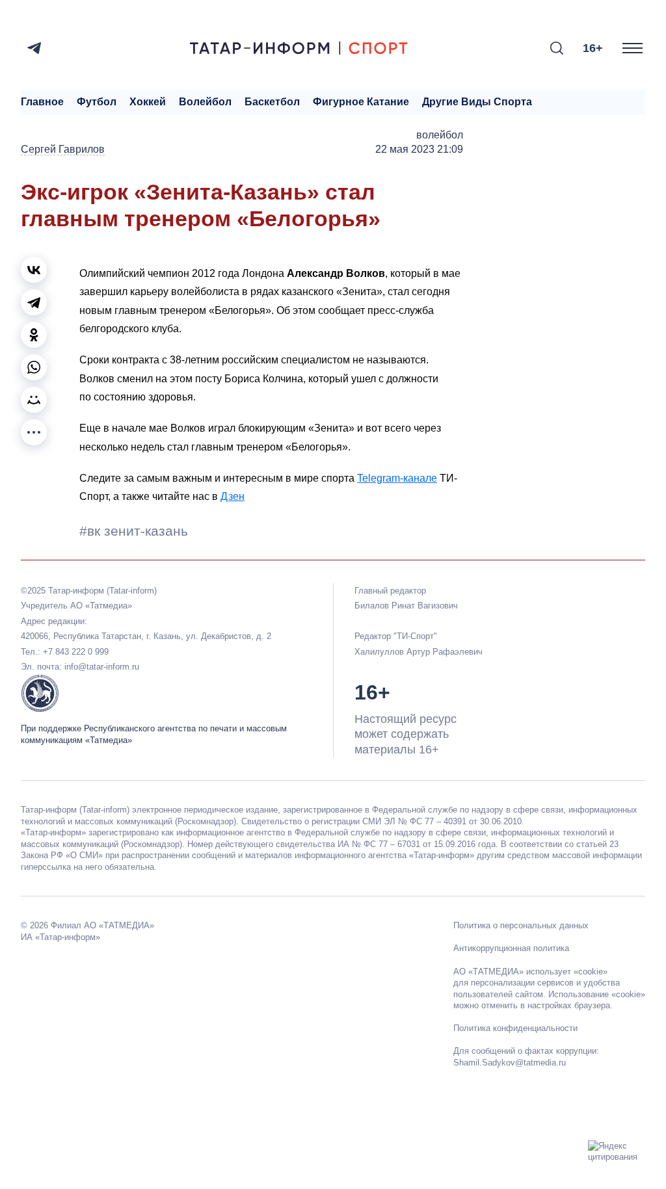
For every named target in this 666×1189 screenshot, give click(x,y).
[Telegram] (34, 48)
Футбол (96, 101)
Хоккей (147, 101)
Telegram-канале (397, 478)
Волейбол (205, 101)
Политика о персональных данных (521, 925)
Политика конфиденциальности (515, 1028)
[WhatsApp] (34, 367)
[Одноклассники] (34, 335)
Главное (42, 101)
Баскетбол (272, 101)
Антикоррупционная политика (511, 948)
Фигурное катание (361, 101)
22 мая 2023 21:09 (419, 149)
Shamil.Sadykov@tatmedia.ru (509, 1062)
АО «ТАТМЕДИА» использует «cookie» (530, 971)
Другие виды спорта (477, 101)
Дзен (232, 496)
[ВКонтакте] (34, 270)
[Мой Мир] (34, 400)
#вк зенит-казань (133, 530)
